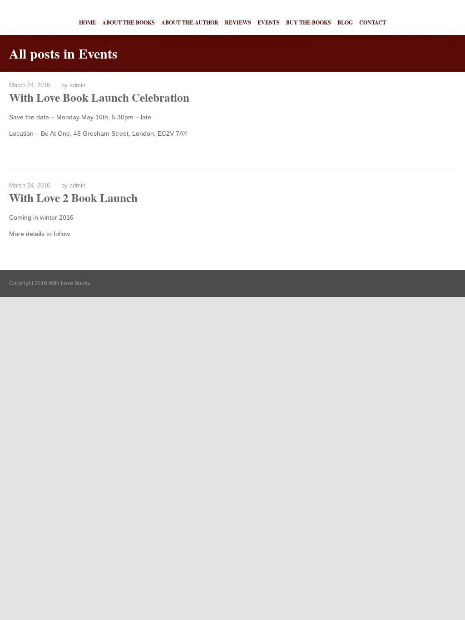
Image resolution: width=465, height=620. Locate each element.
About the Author (189, 22)
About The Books (128, 22)
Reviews (238, 22)
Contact (372, 22)
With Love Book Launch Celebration (99, 97)
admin (77, 85)
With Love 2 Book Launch (73, 197)
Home (87, 22)
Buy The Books (308, 22)
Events (268, 22)
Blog (345, 22)
